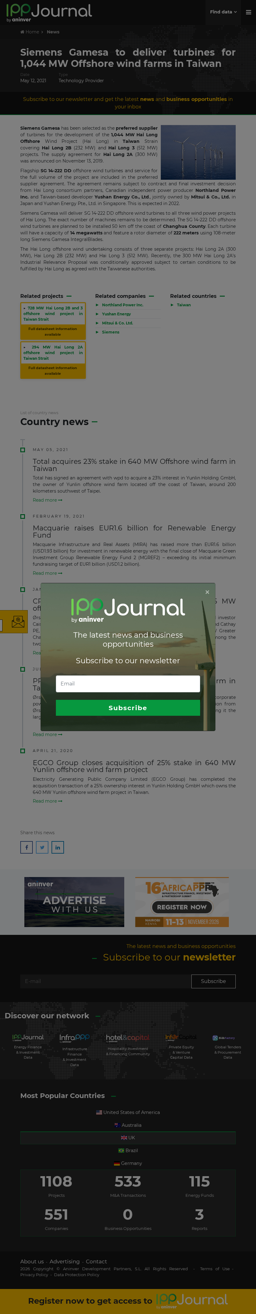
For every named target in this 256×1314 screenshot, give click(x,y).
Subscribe (128, 708)
